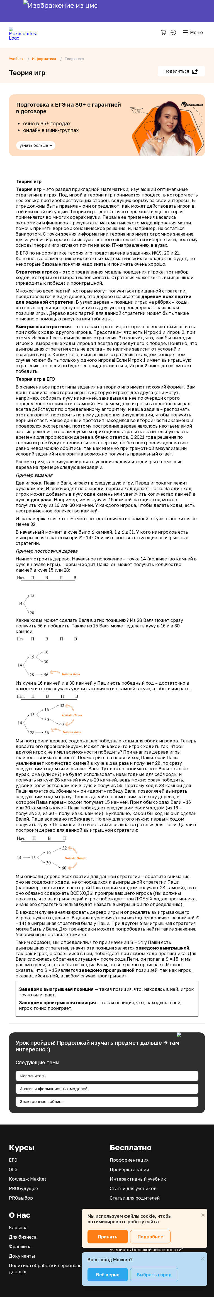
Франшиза (20, 1246)
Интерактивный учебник (138, 1179)
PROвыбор (21, 1198)
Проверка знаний (129, 1169)
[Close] (202, 1215)
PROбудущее (23, 1188)
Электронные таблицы (42, 1101)
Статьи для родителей (135, 1198)
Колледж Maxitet (27, 1179)
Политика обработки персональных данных (49, 1268)
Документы (22, 1256)
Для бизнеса (23, 1237)
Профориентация (129, 1160)
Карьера (18, 1227)
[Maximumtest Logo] (25, 32)
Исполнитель (33, 1075)
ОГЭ (13, 1169)
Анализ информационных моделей (53, 1088)
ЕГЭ (13, 1160)
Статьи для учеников (133, 1188)
